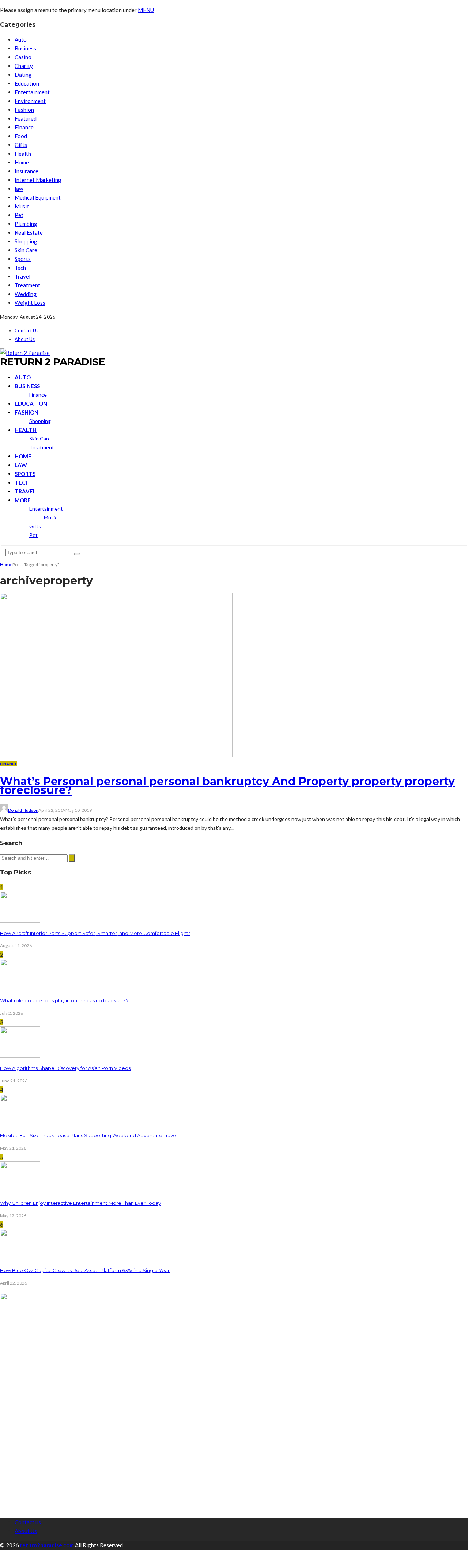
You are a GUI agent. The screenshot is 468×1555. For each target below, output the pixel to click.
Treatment (27, 285)
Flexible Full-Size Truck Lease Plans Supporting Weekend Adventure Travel (88, 1135)
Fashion (24, 109)
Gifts (21, 144)
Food (21, 136)
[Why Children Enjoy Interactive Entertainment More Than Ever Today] (20, 1190)
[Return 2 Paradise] (25, 352)
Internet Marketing (38, 180)
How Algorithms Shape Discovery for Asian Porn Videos (65, 1068)
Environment (30, 101)
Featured (26, 118)
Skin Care (26, 250)
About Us (25, 339)
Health (23, 153)
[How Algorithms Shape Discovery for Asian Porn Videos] (20, 1055)
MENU (146, 10)
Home (22, 162)
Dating (23, 74)
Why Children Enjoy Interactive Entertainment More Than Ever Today (80, 1203)
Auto (21, 39)
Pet (19, 215)
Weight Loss (30, 302)
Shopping (26, 241)
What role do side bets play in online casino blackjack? (64, 1000)
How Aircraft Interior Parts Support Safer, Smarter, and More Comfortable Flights (95, 933)
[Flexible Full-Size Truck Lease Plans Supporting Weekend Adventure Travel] (20, 1123)
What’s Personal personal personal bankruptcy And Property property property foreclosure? (227, 786)
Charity (24, 66)
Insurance (26, 171)
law (19, 188)
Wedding (26, 294)
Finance (24, 127)
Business (25, 48)
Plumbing (26, 223)
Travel (22, 276)
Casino (23, 57)
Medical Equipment (38, 197)
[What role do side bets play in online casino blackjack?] (20, 987)
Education (27, 83)
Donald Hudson (23, 810)
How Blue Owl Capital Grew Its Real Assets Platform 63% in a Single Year (85, 1270)
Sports (23, 259)
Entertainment (32, 92)
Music (22, 206)
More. (23, 500)
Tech (20, 267)
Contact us (26, 330)
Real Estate (29, 232)
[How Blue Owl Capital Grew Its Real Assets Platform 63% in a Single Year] (20, 1258)
